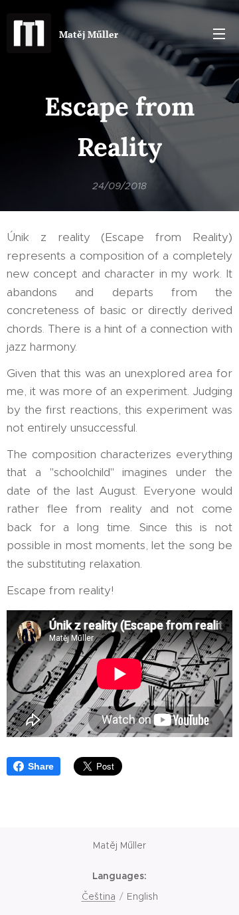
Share (41, 766)
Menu (219, 33)
